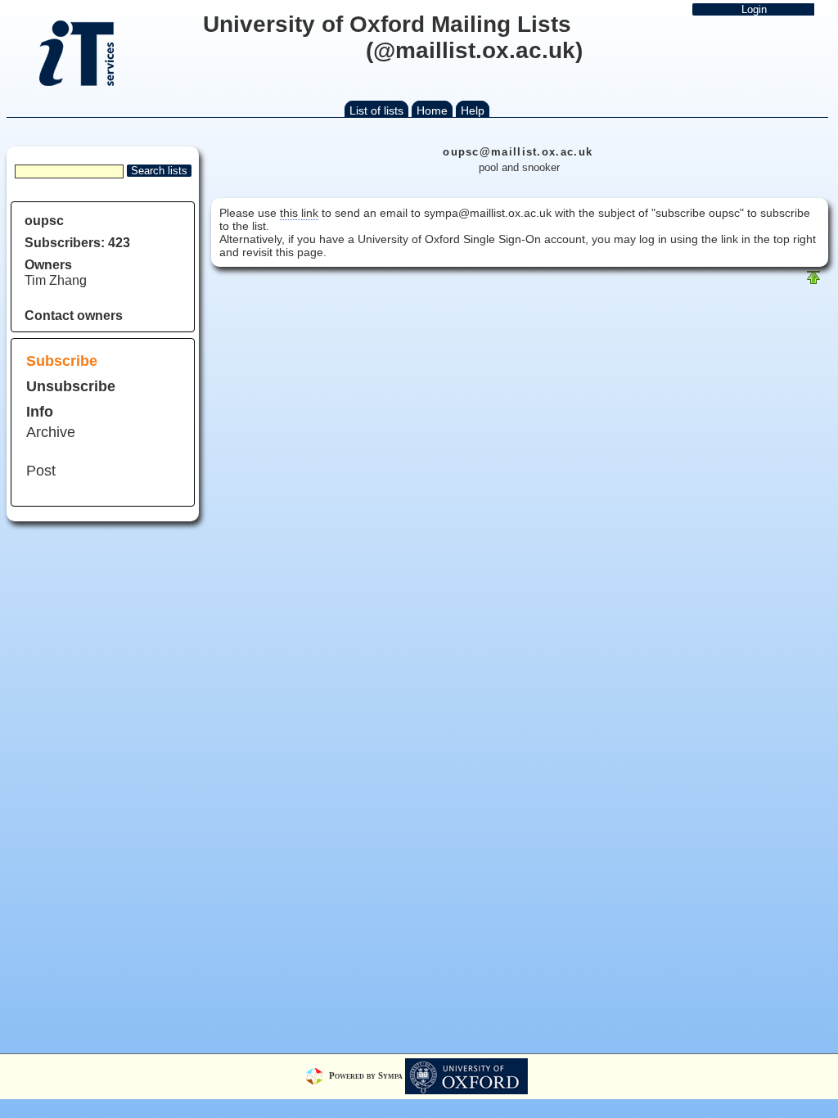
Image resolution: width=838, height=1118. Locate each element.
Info (39, 411)
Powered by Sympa (367, 1075)
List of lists (376, 110)
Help (472, 110)
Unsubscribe (70, 386)
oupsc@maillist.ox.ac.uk (517, 152)
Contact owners (74, 315)
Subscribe (61, 361)
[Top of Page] (813, 281)
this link (299, 212)
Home (432, 110)
